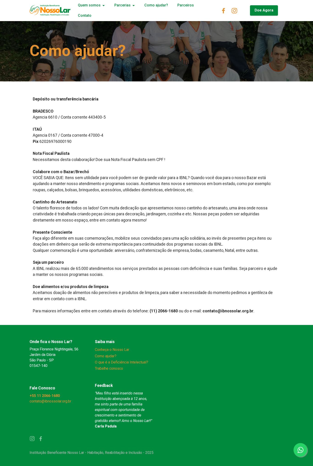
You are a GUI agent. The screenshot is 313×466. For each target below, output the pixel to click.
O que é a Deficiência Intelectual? (121, 362)
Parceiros (185, 5)
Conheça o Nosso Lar (112, 349)
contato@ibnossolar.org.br (51, 401)
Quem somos (89, 5)
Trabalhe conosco (109, 368)
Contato (84, 15)
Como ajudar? (156, 5)
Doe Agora (264, 10)
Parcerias (122, 5)
